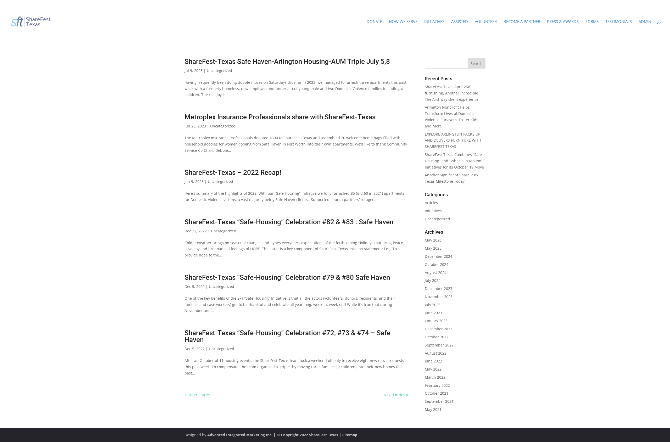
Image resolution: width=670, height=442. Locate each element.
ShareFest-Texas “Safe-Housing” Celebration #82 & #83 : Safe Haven (289, 222)
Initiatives (434, 22)
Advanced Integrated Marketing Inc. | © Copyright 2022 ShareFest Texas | (274, 434)
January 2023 (436, 320)
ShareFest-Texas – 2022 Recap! (233, 172)
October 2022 (436, 336)
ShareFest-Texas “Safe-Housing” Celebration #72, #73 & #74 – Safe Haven (287, 336)
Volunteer (486, 22)
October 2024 (436, 264)
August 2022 (435, 353)
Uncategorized (219, 70)
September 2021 (439, 401)
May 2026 (433, 240)
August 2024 (435, 272)
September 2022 (439, 345)
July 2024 (432, 280)
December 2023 (438, 288)
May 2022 (433, 369)
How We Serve (403, 22)
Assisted (459, 22)
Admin (645, 22)
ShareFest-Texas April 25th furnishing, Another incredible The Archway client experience (451, 93)
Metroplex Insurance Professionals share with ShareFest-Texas (280, 117)
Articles (431, 202)
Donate (374, 22)
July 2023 (432, 304)
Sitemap (349, 434)
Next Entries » (396, 394)
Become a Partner (522, 22)
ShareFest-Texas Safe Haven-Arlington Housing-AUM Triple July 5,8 (287, 61)
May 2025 (433, 248)
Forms (592, 22)
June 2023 (433, 312)
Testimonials (618, 22)
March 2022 (435, 377)
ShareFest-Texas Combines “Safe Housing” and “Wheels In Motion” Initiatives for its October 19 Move (454, 161)
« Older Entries (198, 394)
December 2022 (438, 328)
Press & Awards (563, 22)
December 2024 (438, 256)
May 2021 (433, 409)
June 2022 (433, 361)
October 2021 (436, 393)
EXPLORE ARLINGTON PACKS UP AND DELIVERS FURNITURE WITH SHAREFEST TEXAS (453, 140)
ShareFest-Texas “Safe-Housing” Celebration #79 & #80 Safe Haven (287, 277)
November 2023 (439, 296)
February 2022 (437, 385)
